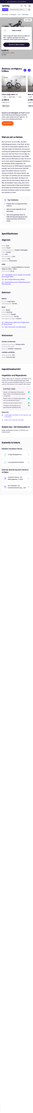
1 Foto (29, 19)
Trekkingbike (13, 14)
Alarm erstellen (7, 123)
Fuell (19, 14)
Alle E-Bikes (5, 14)
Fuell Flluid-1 (25, 14)
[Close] (18, 1)
